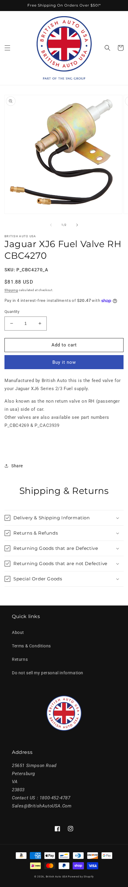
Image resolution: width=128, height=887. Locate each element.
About (18, 632)
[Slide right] (77, 225)
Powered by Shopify (81, 876)
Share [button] (17, 465)
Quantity (11, 311)
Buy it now (64, 362)
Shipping (11, 290)
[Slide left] (50, 225)
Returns (20, 659)
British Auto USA (56, 876)
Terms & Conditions (31, 645)
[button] (7, 47)
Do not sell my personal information (47, 672)
